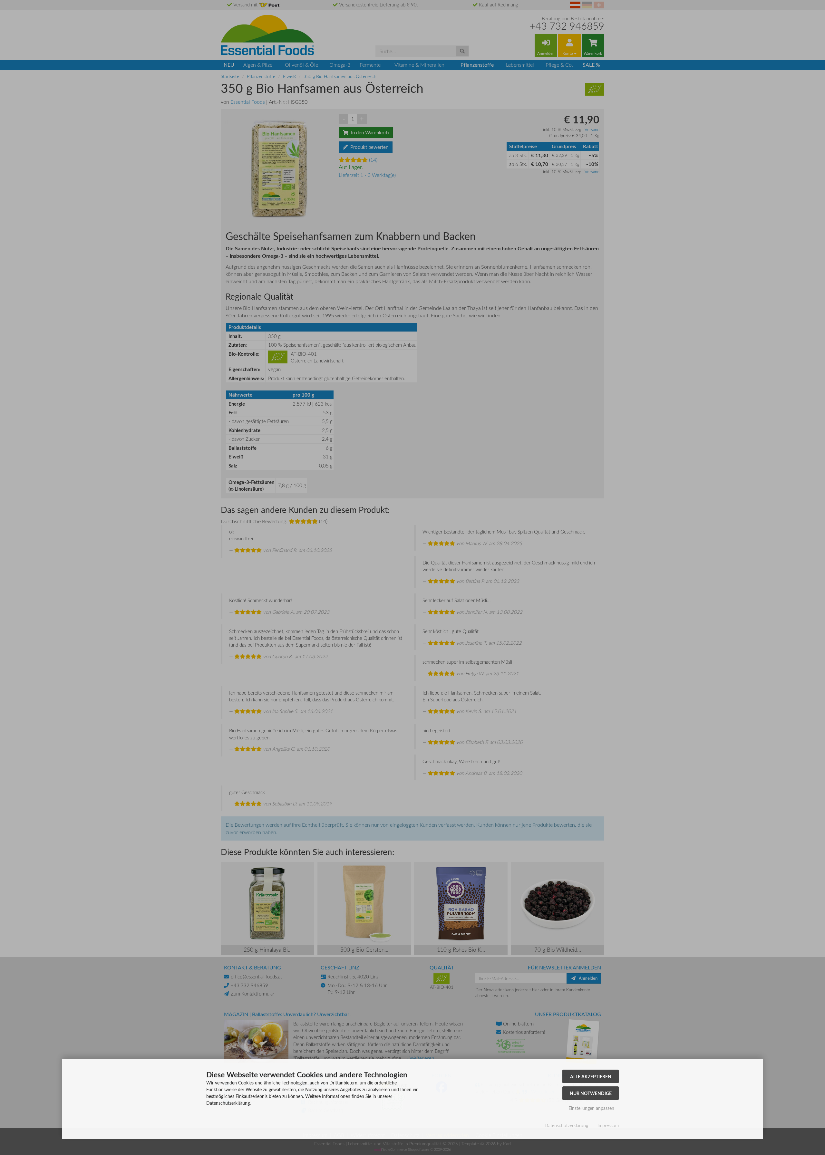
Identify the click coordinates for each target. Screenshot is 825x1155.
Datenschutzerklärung (566, 1125)
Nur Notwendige (591, 1093)
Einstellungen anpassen (590, 1108)
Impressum (608, 1125)
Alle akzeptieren (590, 1076)
